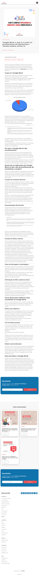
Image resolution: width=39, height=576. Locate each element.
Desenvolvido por (17, 570)
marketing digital (15, 163)
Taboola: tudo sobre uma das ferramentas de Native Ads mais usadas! (28, 430)
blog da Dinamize (22, 367)
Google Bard (30, 90)
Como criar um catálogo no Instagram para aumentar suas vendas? (10, 458)
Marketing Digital (6, 39)
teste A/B (26, 266)
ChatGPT (20, 85)
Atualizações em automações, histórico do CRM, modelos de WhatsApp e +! (10, 430)
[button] (37, 3)
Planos (3, 516)
